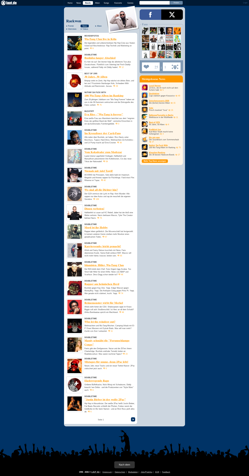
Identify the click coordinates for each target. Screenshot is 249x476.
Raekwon (73, 21)
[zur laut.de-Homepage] (11, 3)
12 (123, 67)
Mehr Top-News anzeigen (155, 161)
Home (70, 3)
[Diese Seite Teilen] (150, 14)
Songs (106, 3)
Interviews (72, 29)
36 (121, 143)
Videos (85, 29)
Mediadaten (133, 472)
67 (106, 237)
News (78, 3)
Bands (88, 3)
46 (122, 274)
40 (105, 180)
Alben (97, 3)
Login (245, 3)
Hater (164, 65)
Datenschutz (120, 472)
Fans (150, 65)
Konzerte (118, 3)
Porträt (71, 26)
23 (127, 354)
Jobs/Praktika (146, 472)
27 (153, 142)
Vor (133, 419)
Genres (130, 3)
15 (174, 103)
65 (121, 256)
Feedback (166, 472)
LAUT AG (95, 472)
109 (97, 199)
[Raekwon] (122, 31)
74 (122, 293)
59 (107, 161)
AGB (157, 472)
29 (117, 86)
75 (101, 105)
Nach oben (124, 464)
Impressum (107, 472)
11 (112, 331)
